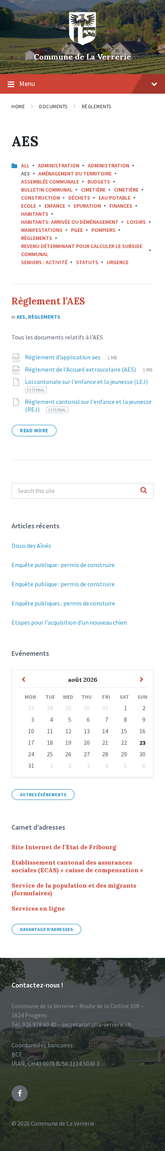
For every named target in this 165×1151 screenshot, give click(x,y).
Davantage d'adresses (46, 929)
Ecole (28, 205)
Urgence (118, 262)
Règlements (96, 106)
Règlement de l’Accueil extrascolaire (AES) (81, 369)
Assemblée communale (50, 181)
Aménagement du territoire (75, 173)
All (25, 165)
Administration (58, 165)
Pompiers (103, 230)
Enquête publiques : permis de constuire (63, 603)
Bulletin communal (47, 189)
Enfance (55, 205)
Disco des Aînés (31, 545)
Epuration (87, 205)
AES (20, 316)
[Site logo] (82, 44)
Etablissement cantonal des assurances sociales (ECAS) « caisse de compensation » (77, 866)
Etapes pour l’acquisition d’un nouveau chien (69, 622)
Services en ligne (38, 908)
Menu (27, 83)
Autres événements (43, 794)
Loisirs (136, 221)
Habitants (34, 213)
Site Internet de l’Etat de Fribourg (64, 847)
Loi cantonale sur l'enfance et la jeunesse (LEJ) (86, 381)
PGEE (77, 230)
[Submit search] (143, 490)
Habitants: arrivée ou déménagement (70, 221)
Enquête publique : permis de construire (63, 565)
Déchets (79, 197)
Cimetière (93, 189)
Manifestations (42, 230)
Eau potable (114, 197)
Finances (120, 205)
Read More (34, 430)
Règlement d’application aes (63, 357)
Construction (40, 197)
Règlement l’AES (48, 301)
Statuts (87, 262)
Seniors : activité (44, 262)
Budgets (98, 181)
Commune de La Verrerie (82, 56)
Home (18, 106)
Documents (53, 106)
